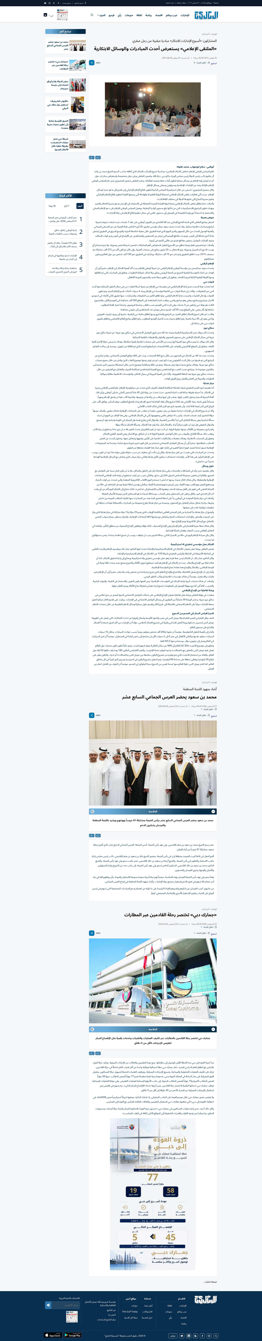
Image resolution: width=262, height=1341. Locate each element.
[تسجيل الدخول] (85, 3)
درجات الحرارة (170, 2)
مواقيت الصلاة (181, 2)
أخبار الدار (205, 34)
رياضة (148, 15)
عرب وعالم (171, 15)
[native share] (91, 62)
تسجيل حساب (66, 3)
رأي (119, 15)
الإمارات (185, 15)
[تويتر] (54, 3)
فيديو (111, 15)
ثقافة (139, 15)
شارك (98, 62)
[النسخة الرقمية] (62, 15)
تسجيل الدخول (79, 3)
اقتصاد (159, 15)
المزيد (102, 15)
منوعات (129, 15)
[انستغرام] (49, 3)
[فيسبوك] (58, 3)
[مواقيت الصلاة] (45, 15)
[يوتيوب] (45, 3)
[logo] (206, 15)
